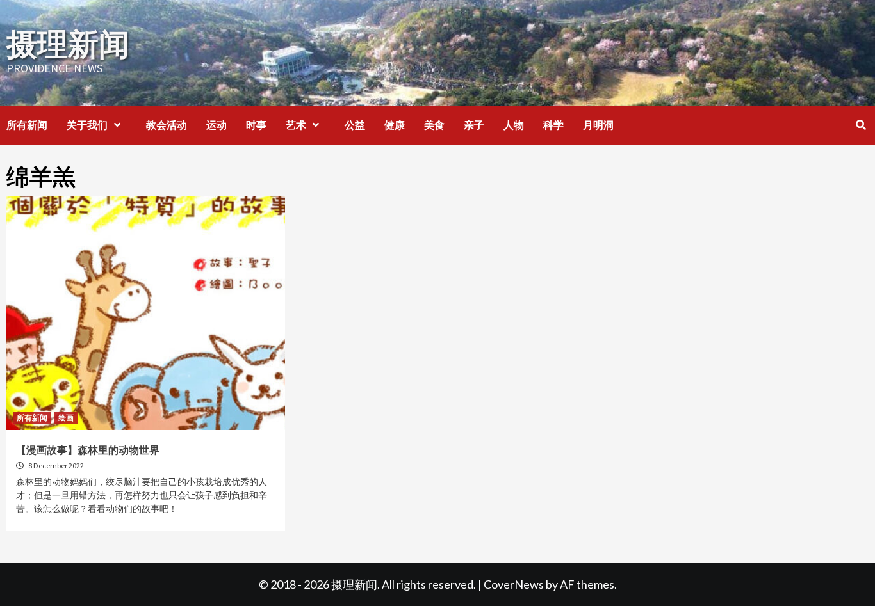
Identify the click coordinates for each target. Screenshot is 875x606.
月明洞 (598, 124)
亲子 (474, 124)
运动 (216, 124)
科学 (553, 124)
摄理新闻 (67, 44)
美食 (434, 124)
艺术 (296, 124)
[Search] (861, 125)
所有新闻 (26, 124)
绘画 (66, 417)
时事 (256, 124)
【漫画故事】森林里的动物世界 (87, 449)
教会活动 (166, 124)
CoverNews (514, 584)
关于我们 (87, 124)
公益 (355, 124)
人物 (513, 124)
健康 (394, 124)
